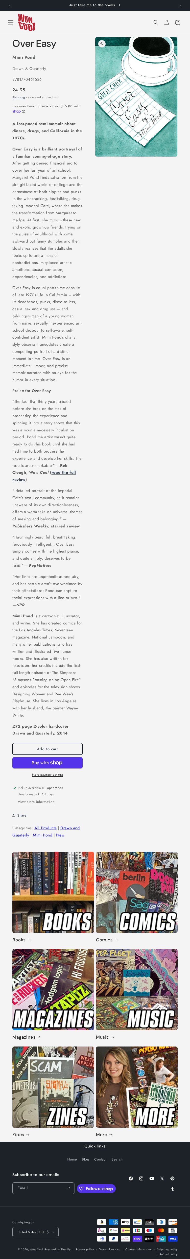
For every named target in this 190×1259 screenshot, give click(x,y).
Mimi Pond (42, 835)
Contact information (138, 1249)
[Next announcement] (180, 5)
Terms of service (109, 1249)
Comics (104, 940)
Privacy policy (85, 1249)
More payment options (47, 774)
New (60, 835)
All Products (45, 828)
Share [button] (21, 815)
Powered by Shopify (58, 1249)
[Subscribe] (68, 1188)
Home (72, 1159)
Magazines (23, 1037)
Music (102, 1037)
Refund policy (169, 1254)
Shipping (18, 97)
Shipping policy (167, 1249)
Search (117, 1159)
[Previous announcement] (9, 5)
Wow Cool (36, 1249)
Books (19, 940)
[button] (10, 22)
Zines (18, 1135)
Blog (85, 1159)
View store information (36, 801)
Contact (100, 1159)
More (101, 1135)
